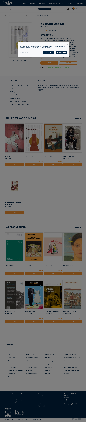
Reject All (48, 52)
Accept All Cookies (61, 52)
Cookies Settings (24, 52)
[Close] (67, 44)
